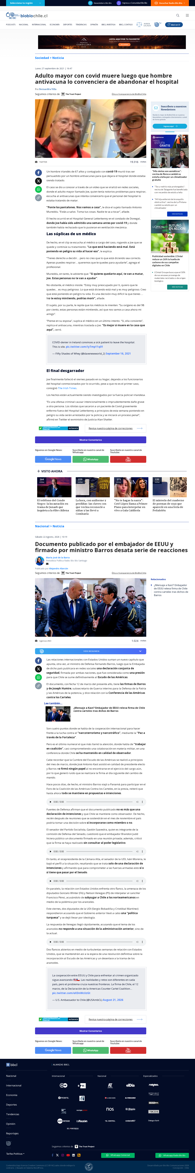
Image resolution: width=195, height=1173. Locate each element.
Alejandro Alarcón (58, 568)
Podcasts (10, 24)
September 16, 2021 (118, 353)
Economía (55, 24)
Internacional (39, 24)
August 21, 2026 (113, 1000)
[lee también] (59, 714)
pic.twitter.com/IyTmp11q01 (84, 346)
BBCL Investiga (108, 24)
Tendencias (81, 24)
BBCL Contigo (126, 24)
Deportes (67, 24)
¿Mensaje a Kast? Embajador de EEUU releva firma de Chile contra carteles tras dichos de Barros (109, 709)
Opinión (94, 24)
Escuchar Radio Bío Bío (170, 3)
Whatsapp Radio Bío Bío (174, 1155)
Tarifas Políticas (14, 1153)
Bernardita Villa (47, 89)
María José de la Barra (58, 557)
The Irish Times (66, 388)
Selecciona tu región (21, 3)
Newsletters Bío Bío (103, 3)
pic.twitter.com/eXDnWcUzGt (71, 993)
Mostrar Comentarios (91, 440)
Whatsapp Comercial (120, 1155)
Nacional (23, 24)
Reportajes (12, 1133)
